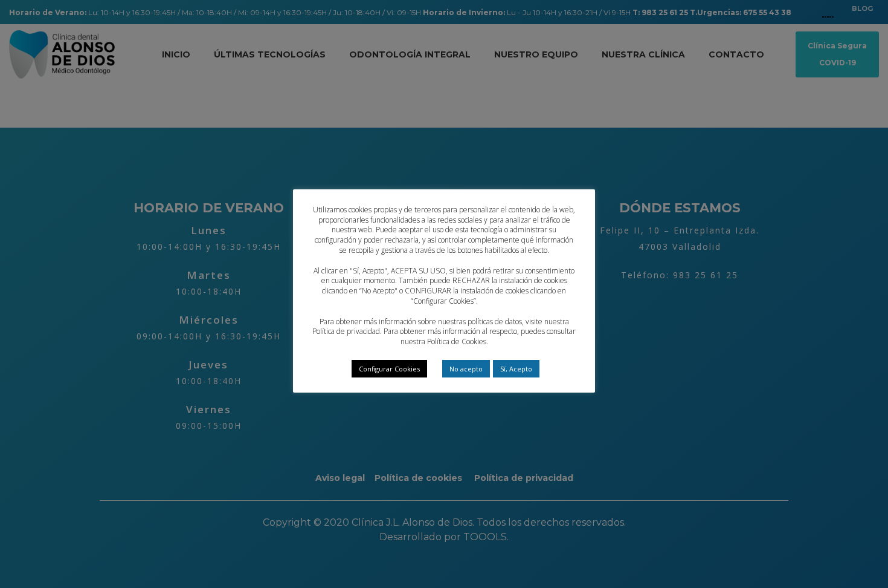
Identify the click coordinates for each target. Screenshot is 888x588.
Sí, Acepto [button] (516, 368)
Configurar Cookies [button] (389, 368)
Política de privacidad (346, 331)
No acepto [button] (466, 368)
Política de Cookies (456, 341)
